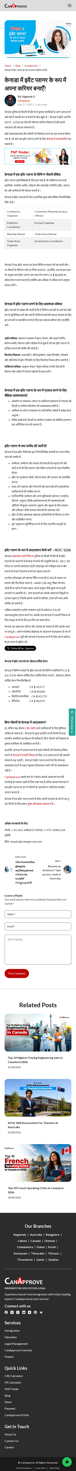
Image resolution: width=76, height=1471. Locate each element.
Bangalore (52, 1234)
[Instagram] (17, 1312)
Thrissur (53, 1253)
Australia (36, 1234)
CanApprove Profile (17, 1415)
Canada (36, 1240)
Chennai (49, 1240)
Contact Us (11, 1440)
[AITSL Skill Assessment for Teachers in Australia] (38, 1098)
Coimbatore (25, 1247)
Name (11, 914)
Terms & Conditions (24, 1468)
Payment (10, 1408)
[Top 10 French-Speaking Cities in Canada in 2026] (38, 1163)
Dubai (41, 1247)
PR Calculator (13, 1382)
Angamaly (19, 1234)
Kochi (52, 1247)
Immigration (12, 1330)
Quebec (53, 1259)
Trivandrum (25, 1259)
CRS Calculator (14, 1376)
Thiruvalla (37, 1253)
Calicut (22, 1240)
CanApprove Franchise (18, 1350)
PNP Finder (12, 1389)
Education (11, 1337)
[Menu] (69, 5)
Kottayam (20, 1253)
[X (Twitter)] (12, 1312)
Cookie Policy (54, 1468)
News (8, 1402)
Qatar (40, 1259)
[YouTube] (29, 1312)
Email (11, 926)
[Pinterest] (35, 1312)
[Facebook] (6, 1312)
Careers (9, 1447)
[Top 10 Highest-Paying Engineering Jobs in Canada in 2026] (38, 1032)
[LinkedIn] (23, 1312)
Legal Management (16, 1343)
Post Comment (16, 973)
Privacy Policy (40, 1468)
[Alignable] (41, 1312)
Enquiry (9, 1356)
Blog (7, 1395)
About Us (10, 1434)
